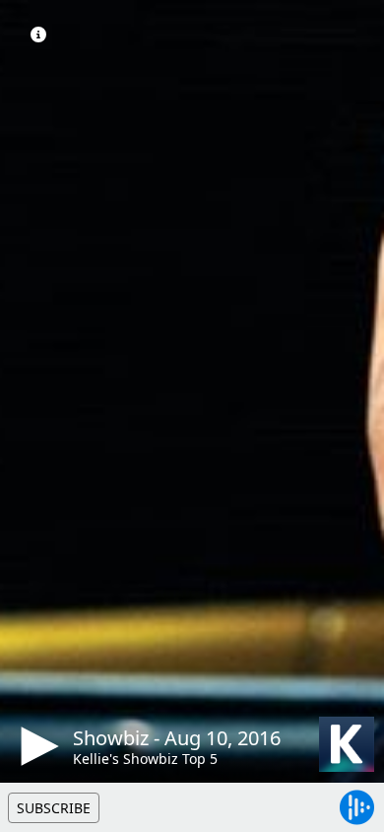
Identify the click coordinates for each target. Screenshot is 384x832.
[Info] (38, 34)
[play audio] (36, 746)
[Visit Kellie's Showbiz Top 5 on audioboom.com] (346, 744)
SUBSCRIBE (54, 807)
